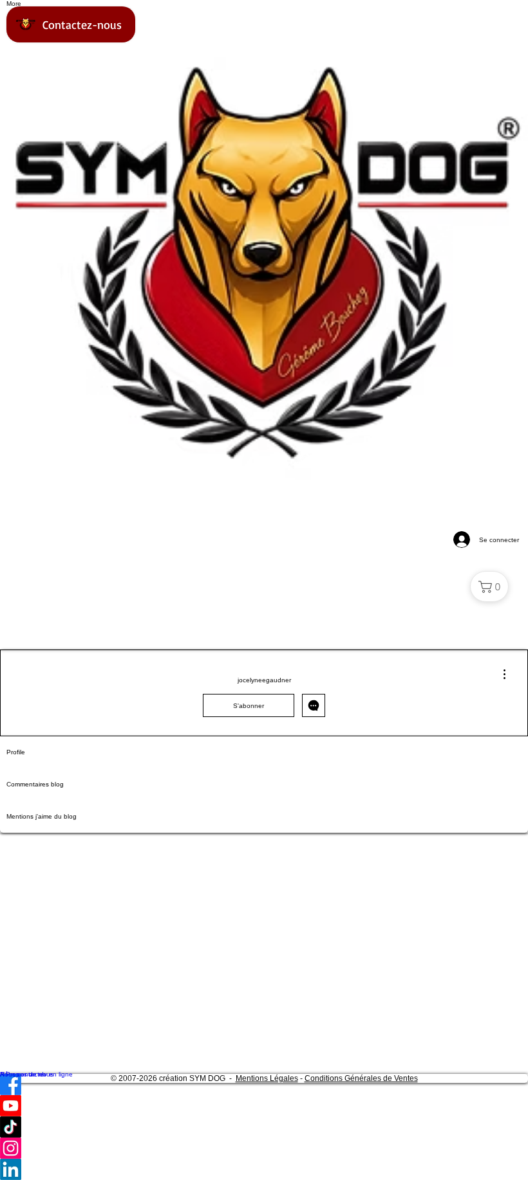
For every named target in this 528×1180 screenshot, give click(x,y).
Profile (15, 752)
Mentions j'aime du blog (41, 816)
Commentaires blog (35, 784)
